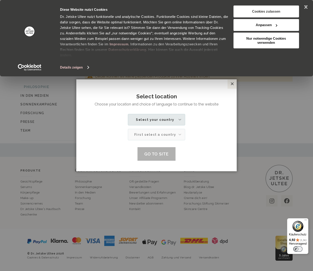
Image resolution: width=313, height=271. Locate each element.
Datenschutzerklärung (127, 50)
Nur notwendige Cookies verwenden (266, 40)
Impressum (119, 44)
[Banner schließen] (306, 7)
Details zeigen (71, 67)
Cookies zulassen (266, 11)
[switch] (297, 249)
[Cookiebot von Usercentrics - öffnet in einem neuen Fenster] (30, 67)
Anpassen (264, 25)
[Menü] (305, 221)
